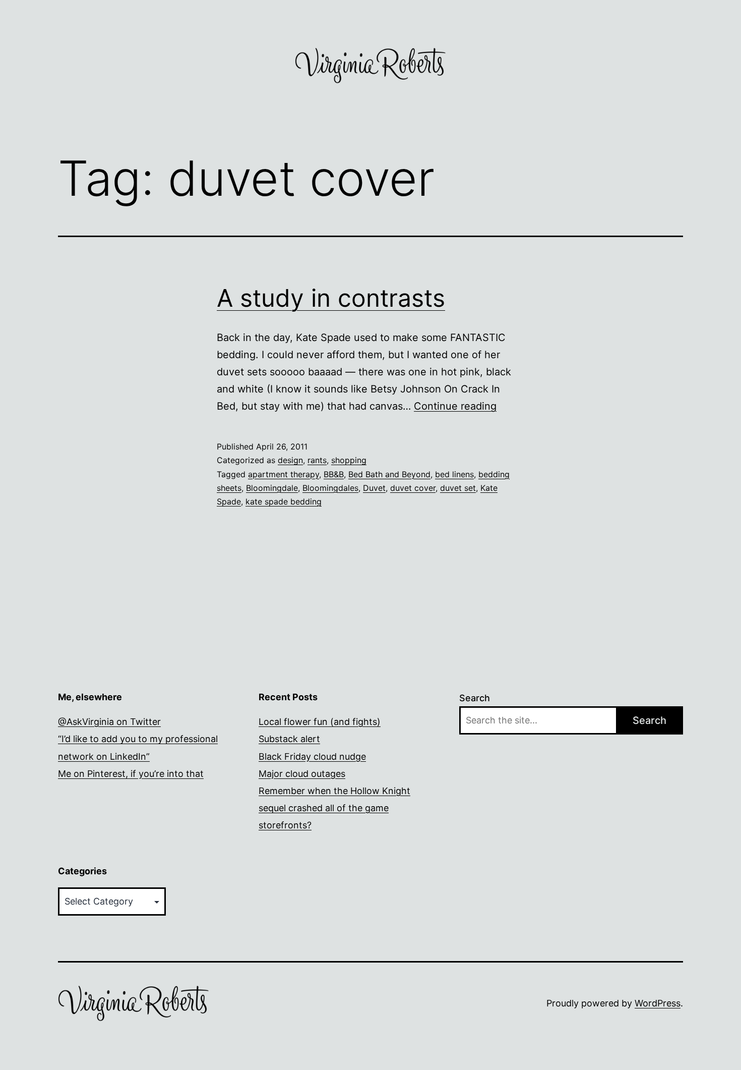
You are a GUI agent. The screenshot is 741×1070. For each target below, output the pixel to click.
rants (317, 460)
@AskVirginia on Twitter (109, 721)
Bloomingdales (330, 488)
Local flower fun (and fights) (320, 721)
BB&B (334, 474)
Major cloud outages (302, 773)
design (290, 460)
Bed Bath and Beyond (389, 474)
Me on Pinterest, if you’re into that (131, 773)
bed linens (454, 474)
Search (474, 698)
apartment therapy (283, 474)
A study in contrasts (331, 298)
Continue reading (455, 406)
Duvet (374, 488)
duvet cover (413, 488)
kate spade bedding (283, 501)
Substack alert (289, 739)
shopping (348, 460)
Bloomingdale (272, 488)
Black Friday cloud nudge (312, 756)
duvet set (458, 488)
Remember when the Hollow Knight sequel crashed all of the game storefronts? (334, 807)
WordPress (658, 1003)
